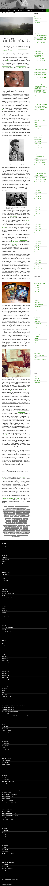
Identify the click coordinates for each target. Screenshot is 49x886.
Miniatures (36, 336)
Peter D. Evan (36, 342)
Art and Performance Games (39, 283)
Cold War (5, 512)
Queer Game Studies (38, 348)
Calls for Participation (38, 29)
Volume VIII (36, 247)
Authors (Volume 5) (38, 141)
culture (20, 512)
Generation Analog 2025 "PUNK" (40, 72)
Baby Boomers (14, 244)
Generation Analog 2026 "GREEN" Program (10, 815)
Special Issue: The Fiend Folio (39, 120)
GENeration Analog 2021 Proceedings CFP (39, 56)
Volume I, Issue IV (37, 190)
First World (17, 516)
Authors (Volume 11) (38, 130)
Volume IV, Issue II (37, 217)
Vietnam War (26, 533)
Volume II (36, 194)
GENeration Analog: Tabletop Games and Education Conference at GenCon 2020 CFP (40, 87)
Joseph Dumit (37, 321)
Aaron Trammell (10, 508)
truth (28, 532)
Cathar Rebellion (21, 412)
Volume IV (36, 215)
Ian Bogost (8, 519)
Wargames (36, 368)
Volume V (36, 234)
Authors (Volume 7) (38, 145)
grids (21, 518)
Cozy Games (36, 298)
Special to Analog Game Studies (40, 359)
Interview (36, 315)
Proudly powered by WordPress (7, 884)
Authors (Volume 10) (38, 128)
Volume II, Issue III (37, 198)
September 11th (20, 529)
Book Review (36, 289)
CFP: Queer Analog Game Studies (40, 35)
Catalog (8, 10)
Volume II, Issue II (37, 196)
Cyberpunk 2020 (26, 512)
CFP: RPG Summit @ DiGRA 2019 (40, 39)
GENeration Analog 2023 (39, 62)
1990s (13, 506)
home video (25, 518)
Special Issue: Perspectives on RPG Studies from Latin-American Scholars (40, 113)
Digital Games (37, 302)
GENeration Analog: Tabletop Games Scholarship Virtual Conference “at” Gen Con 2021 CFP (40, 92)
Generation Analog (20, 10)
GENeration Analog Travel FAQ (40, 84)
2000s (16, 506)
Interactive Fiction (37, 312)
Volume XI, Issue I (37, 260)
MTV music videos (14, 525)
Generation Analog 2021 (39, 53)
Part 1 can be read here (22, 49)
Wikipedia (14, 131)
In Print (14, 10)
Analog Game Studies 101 (39, 18)
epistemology (20, 515)
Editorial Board (37, 152)
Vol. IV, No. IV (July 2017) (39, 169)
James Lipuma (37, 317)
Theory (35, 365)
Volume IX (36, 222)
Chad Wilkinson (37, 295)
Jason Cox (36, 319)
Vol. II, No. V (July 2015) (38, 158)
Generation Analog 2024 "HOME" (40, 67)
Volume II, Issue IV (37, 200)
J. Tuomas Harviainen (23, 519)
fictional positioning (7, 434)
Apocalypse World (7, 509)
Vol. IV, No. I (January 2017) (39, 164)
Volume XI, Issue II (37, 262)
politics (28, 525)
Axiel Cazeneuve (37, 285)
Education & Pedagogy (38, 304)
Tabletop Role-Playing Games (16, 36)
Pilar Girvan (36, 344)
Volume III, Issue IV (37, 211)
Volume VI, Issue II (37, 243)
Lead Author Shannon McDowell (40, 325)
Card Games (36, 293)
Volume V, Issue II (37, 236)
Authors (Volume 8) (38, 147)
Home (5, 10)
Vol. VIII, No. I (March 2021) (39, 181)
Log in (35, 376)
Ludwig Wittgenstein (10, 523)
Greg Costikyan (15, 518)
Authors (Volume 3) (38, 137)
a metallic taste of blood (23, 506)
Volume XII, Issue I (37, 266)
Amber (20, 508)
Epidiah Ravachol (13, 515)
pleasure (23, 525)
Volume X (36, 251)
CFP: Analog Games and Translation (8, 857)
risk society (26, 526)
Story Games (36, 361)
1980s (9, 506)
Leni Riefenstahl (24, 522)
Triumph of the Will (21, 532)
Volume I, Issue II (37, 188)
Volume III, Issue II (37, 207)
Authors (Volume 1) (38, 126)
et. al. (35, 308)
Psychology (36, 346)
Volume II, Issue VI (37, 202)
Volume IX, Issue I (37, 224)
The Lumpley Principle (25, 530)
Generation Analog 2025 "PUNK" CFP (9, 807)
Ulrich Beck (6, 533)
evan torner (6, 516)
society (26, 529)
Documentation (37, 22)
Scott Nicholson (37, 353)
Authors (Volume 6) (38, 143)
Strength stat (12, 530)
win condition (25, 535)
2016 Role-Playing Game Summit (40, 102)
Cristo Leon (36, 300)
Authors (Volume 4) (38, 139)
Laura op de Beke (37, 323)
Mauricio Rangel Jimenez (39, 334)
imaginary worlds (14, 519)
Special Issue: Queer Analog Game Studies (9, 717)
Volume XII (36, 264)
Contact (42, 10)
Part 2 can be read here (7, 50)
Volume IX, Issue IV (38, 232)
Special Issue (36, 357)
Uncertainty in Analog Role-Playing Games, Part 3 (16, 40)
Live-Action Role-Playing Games (40, 329)
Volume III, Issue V (37, 213)
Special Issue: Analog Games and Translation (10, 711)
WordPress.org (37, 382)
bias (20, 509)
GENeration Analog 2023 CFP (40, 65)
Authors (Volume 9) (38, 149)
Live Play (36, 327)
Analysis (36, 20)
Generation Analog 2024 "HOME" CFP (9, 802)
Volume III (36, 205)
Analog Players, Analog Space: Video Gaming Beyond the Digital (40, 107)
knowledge (17, 522)
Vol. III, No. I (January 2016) (39, 162)
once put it (24, 109)
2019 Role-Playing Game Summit (40, 104)
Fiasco (12, 516)
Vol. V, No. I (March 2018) (39, 171)
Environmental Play (38, 306)
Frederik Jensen (8, 518)
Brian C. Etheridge (37, 291)
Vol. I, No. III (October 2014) (39, 156)
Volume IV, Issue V (37, 219)
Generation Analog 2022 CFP (39, 60)
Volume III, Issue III (37, 209)
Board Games (36, 287)
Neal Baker (36, 338)
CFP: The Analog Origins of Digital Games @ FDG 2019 (39, 42)
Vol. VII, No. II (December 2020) (40, 179)
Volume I (36, 185)
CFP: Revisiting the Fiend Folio (40, 37)
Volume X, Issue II (37, 256)
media (25, 523)
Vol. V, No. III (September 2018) (40, 173)
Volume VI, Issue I (37, 241)
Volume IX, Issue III (37, 228)
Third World (6, 532)
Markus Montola (19, 523)
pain (19, 525)
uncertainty (12, 533)
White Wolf (14, 535)
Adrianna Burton (37, 278)
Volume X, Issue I (37, 253)
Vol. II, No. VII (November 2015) (40, 160)
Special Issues (36, 49)
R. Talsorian (7, 526)
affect (16, 508)
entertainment (6, 515)
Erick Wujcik (27, 515)
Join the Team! (37, 97)
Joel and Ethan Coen (10, 522)
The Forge (18, 530)
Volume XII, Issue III (38, 268)
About (32, 10)
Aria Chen (36, 281)
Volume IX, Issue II (37, 226)
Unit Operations (19, 533)
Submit (37, 10)
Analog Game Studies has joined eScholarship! (10, 879)
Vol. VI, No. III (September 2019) (40, 177)
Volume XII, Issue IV (38, 270)
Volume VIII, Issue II (38, 249)
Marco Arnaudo (37, 332)
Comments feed (37, 380)
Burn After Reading (25, 509)
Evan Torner (21, 43)
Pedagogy (36, 340)
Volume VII (36, 245)
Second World (13, 529)
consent (10, 512)
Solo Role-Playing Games (39, 355)
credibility (16, 512)
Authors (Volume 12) (38, 132)
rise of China (20, 526)
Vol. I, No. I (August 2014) (39, 154)
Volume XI (36, 258)
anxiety (24, 508)
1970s (6, 506)
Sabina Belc (36, 351)
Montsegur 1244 (6, 525)
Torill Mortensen (13, 532)
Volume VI (36, 239)
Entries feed (36, 378)
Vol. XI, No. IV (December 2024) (40, 183)
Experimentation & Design (39, 24)
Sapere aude (7, 529)
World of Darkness (16, 536)
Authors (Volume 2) (38, 135)
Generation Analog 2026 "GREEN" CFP (9, 813)
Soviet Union (6, 530)
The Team (27, 10)
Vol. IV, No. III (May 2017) (39, 166)
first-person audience (25, 516)
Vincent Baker (7, 535)
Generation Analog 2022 (39, 58)
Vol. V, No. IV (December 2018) (40, 175)
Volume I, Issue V (37, 192)
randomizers (13, 526)
